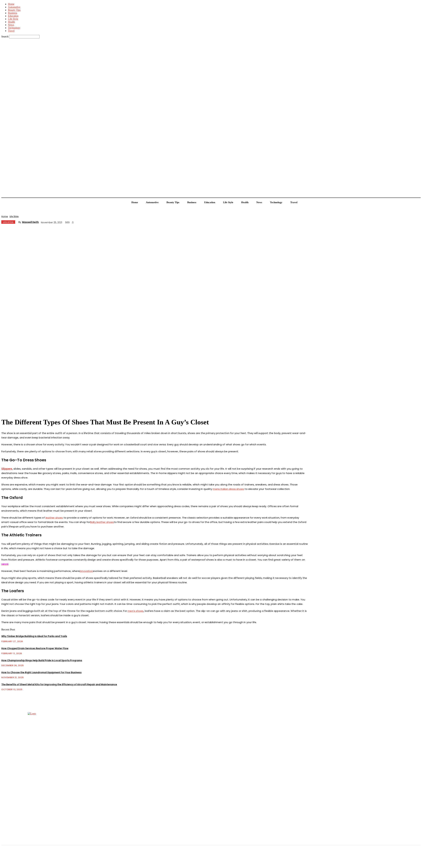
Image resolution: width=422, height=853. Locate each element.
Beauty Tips (14, 10)
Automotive (14, 7)
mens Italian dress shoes (228, 489)
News (11, 24)
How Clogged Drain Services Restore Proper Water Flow (34, 648)
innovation (86, 571)
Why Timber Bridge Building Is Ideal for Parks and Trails (34, 636)
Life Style (13, 18)
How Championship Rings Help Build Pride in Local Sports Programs (41, 660)
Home (11, 4)
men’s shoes (135, 611)
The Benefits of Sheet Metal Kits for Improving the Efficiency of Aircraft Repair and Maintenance (59, 684)
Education (13, 15)
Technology (14, 27)
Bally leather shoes (102, 522)
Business (12, 13)
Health (11, 21)
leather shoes (54, 517)
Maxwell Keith (30, 222)
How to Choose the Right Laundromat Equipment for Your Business (41, 672)
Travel (11, 30)
